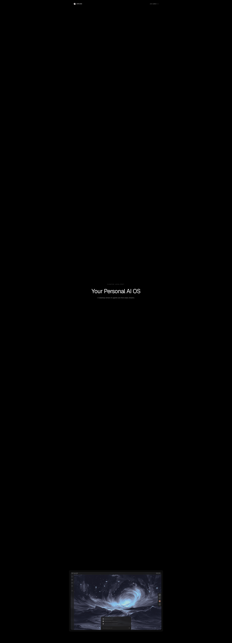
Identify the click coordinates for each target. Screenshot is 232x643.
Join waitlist (153, 4)
